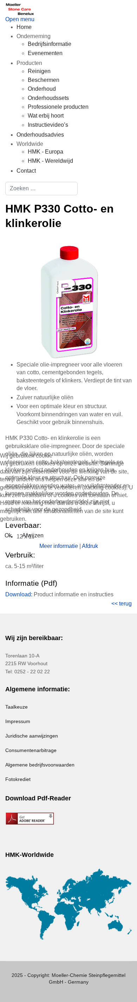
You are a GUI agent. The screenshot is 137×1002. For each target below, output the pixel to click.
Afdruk (90, 546)
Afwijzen (33, 535)
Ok (8, 535)
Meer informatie (58, 546)
